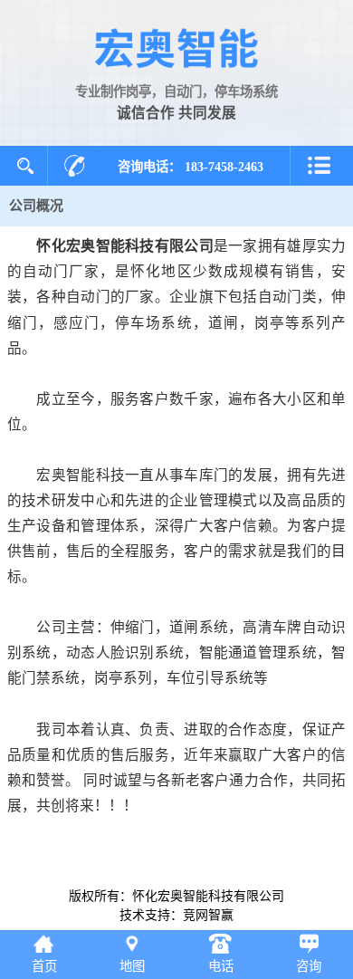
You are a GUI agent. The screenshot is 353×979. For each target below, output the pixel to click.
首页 (44, 966)
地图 (132, 966)
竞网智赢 (208, 915)
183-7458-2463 (224, 166)
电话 (221, 966)
